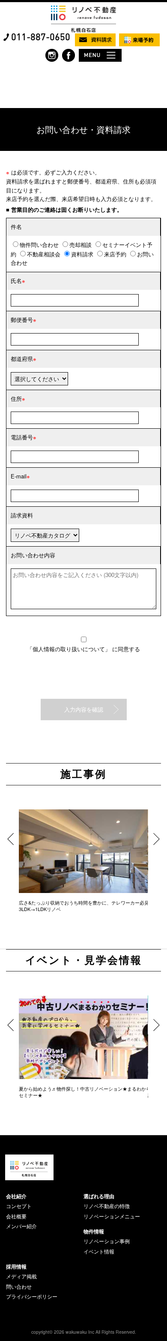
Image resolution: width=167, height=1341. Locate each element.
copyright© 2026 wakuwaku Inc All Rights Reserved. (83, 1332)
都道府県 (22, 359)
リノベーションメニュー (112, 1216)
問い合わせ (19, 1286)
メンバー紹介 (21, 1226)
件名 (16, 226)
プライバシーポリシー (31, 1296)
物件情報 (94, 1231)
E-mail (19, 476)
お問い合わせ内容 (33, 555)
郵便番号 (22, 320)
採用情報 (16, 1266)
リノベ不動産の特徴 (107, 1206)
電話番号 (22, 437)
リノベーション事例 (107, 1241)
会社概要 (16, 1216)
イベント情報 (99, 1251)
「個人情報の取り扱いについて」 (69, 649)
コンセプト (19, 1206)
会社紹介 (16, 1196)
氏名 (16, 281)
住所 (16, 398)
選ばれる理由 (99, 1196)
